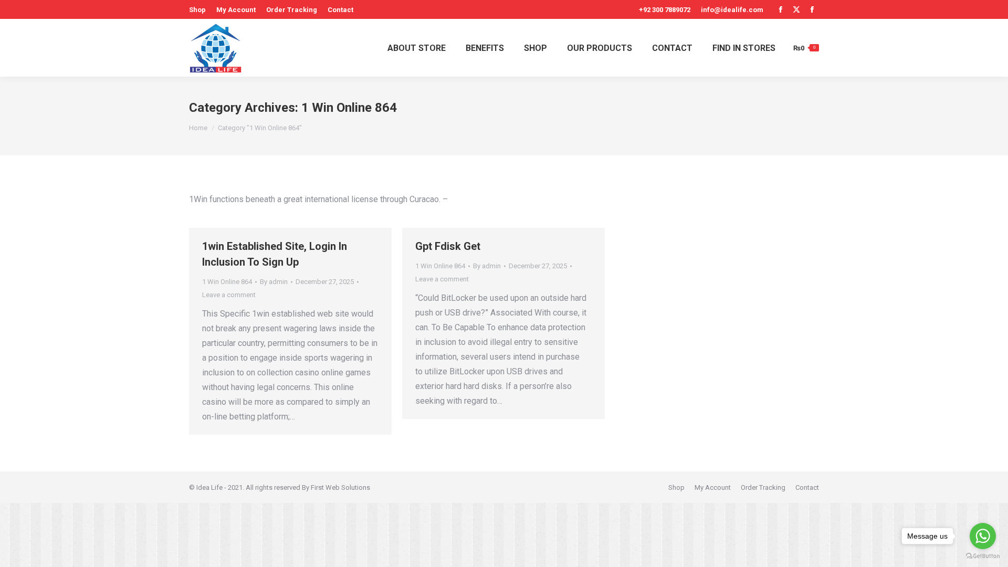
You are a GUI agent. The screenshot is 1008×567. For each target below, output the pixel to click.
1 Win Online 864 (227, 282)
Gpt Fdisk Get (447, 246)
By (274, 282)
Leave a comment (229, 295)
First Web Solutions (340, 487)
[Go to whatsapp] (983, 536)
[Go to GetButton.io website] (983, 556)
